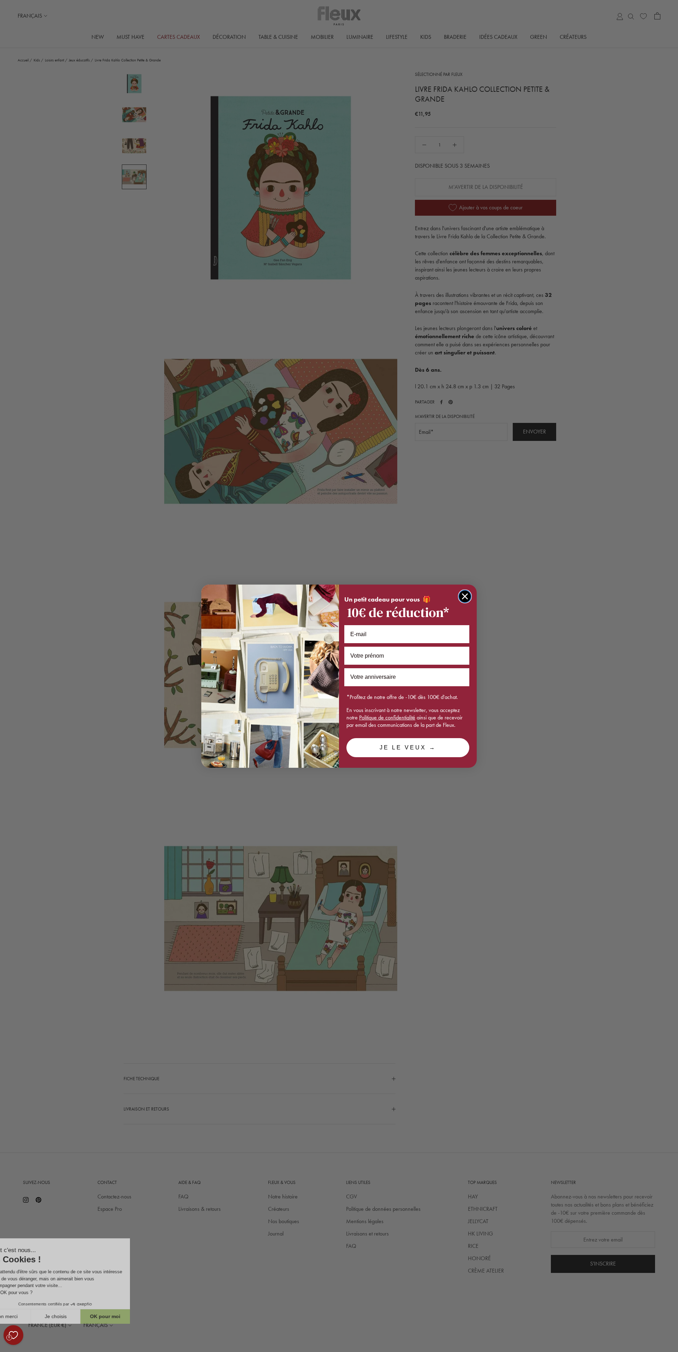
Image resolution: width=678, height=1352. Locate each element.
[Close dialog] (465, 596)
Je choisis (81, 1316)
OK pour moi (130, 1316)
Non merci (31, 1316)
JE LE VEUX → (408, 747)
